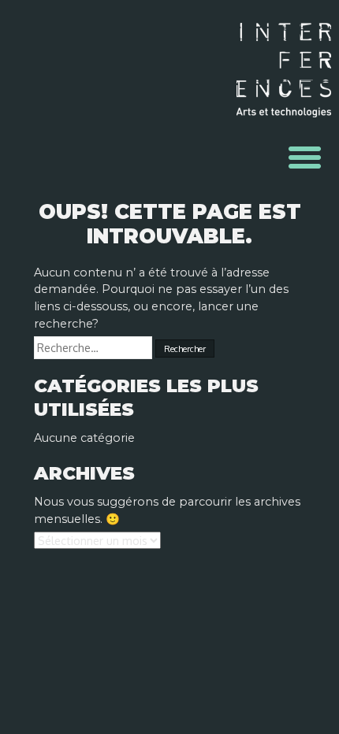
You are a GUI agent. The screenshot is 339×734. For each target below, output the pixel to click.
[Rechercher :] (94, 348)
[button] (305, 157)
